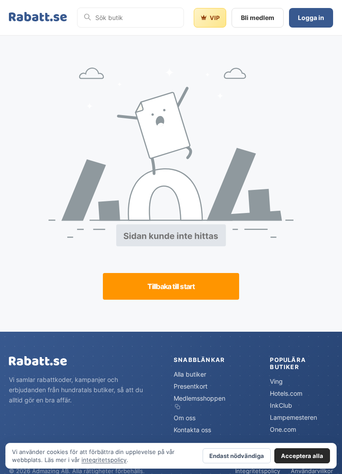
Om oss (184, 418)
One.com (283, 429)
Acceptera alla (302, 455)
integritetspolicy (103, 459)
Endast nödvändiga (236, 455)
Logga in (311, 17)
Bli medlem (257, 17)
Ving (276, 381)
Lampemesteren (293, 417)
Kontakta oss (192, 430)
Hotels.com (286, 393)
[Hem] (38, 17)
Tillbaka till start (171, 286)
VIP (215, 17)
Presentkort (191, 386)
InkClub (281, 405)
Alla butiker (190, 374)
